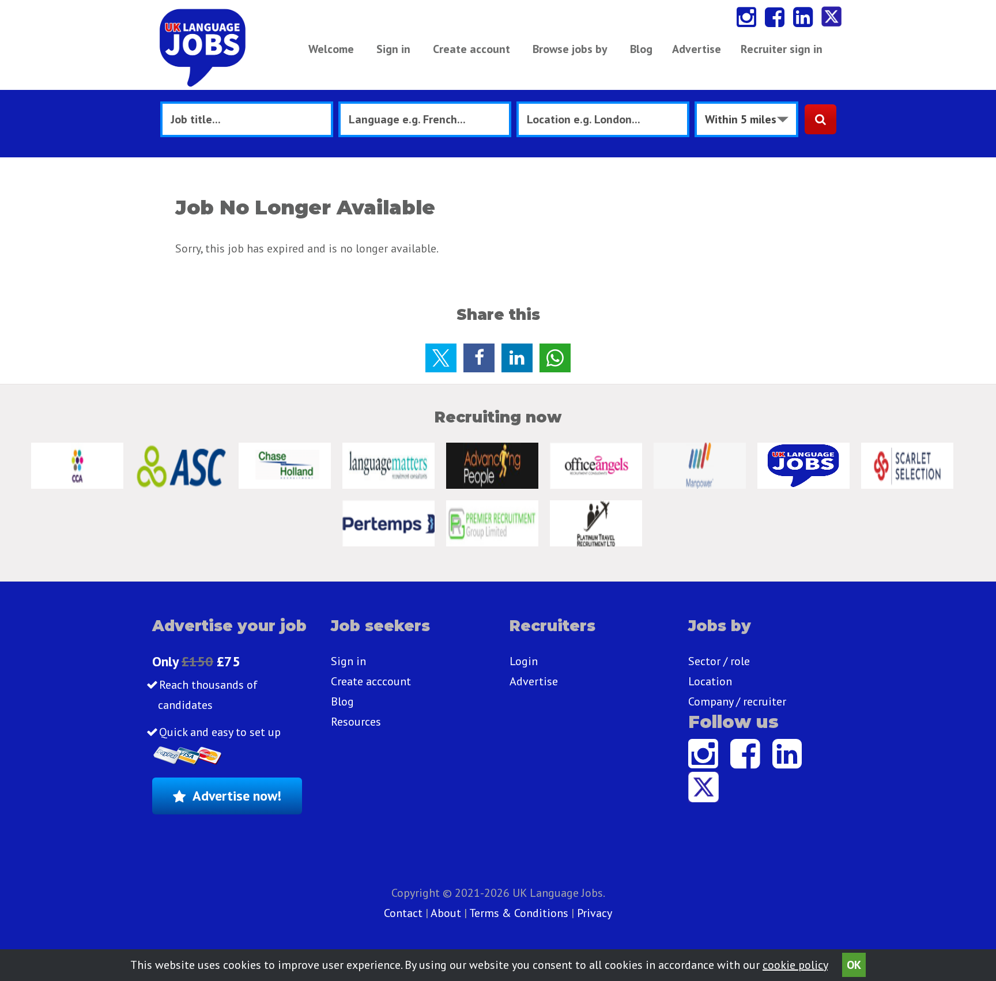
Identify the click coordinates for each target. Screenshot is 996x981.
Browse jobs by (570, 48)
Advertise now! (237, 796)
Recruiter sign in (782, 48)
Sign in (393, 48)
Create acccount (371, 681)
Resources (356, 721)
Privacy (594, 912)
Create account (471, 48)
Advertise (696, 48)
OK (854, 964)
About (446, 912)
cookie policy (795, 964)
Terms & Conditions (518, 912)
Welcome (331, 48)
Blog (641, 48)
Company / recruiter (737, 701)
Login (524, 661)
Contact (404, 912)
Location (710, 681)
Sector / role (719, 661)
